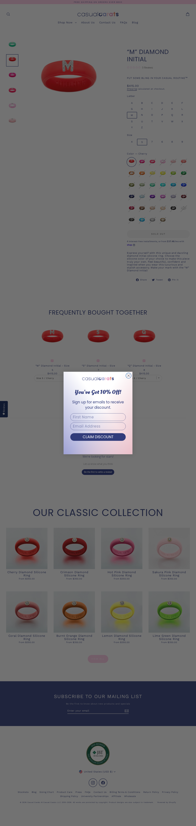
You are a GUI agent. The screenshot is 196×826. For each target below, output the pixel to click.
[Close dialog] (128, 375)
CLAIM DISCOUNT (98, 436)
